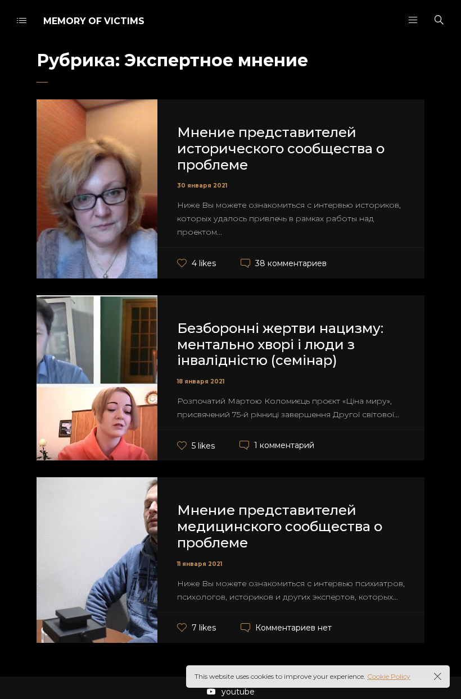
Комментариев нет (293, 628)
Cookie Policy (388, 676)
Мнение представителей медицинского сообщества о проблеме (279, 526)
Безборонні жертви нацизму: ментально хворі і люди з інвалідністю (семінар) (280, 344)
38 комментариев (291, 263)
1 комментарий (284, 445)
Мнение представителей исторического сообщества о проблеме (281, 148)
